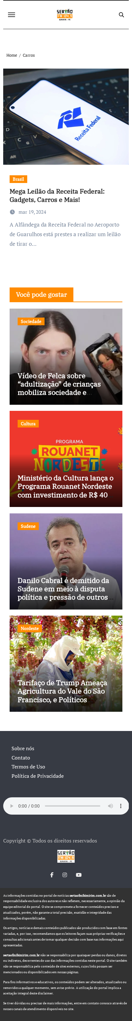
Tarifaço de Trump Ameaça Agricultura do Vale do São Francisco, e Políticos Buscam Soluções (62, 695)
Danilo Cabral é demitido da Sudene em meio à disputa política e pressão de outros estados (63, 593)
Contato (21, 757)
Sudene (28, 526)
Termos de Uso (28, 766)
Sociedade (31, 321)
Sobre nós (23, 748)
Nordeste (30, 628)
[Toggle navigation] (11, 14)
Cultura (28, 423)
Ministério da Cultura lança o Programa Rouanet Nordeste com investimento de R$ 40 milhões (65, 490)
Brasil (18, 179)
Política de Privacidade (38, 775)
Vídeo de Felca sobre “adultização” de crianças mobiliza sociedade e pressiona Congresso (59, 388)
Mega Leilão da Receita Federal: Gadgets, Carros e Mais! (57, 195)
